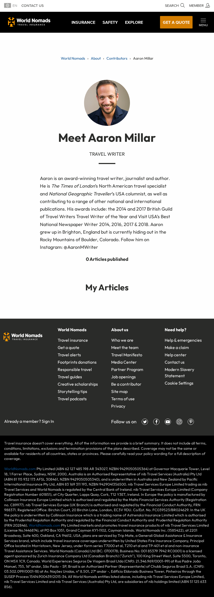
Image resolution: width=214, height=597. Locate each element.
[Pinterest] (191, 422)
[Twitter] (145, 422)
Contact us (32, 6)
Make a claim (177, 347)
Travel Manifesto (126, 354)
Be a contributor (126, 384)
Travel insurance (73, 340)
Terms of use (123, 398)
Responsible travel (75, 369)
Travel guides (70, 376)
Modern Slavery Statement (179, 372)
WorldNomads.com (20, 468)
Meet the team (125, 347)
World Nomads (29, 22)
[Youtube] (168, 422)
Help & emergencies (183, 340)
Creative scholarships (78, 384)
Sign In (48, 421)
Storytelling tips (72, 391)
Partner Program (127, 369)
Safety (110, 22)
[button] (203, 22)
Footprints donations (77, 362)
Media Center (124, 362)
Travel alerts (69, 354)
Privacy (118, 406)
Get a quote (176, 22)
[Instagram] (179, 422)
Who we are (122, 340)
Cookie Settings (179, 383)
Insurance (83, 22)
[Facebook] (156, 422)
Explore (134, 22)
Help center (176, 354)
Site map (119, 391)
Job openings (123, 376)
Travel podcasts (72, 398)
